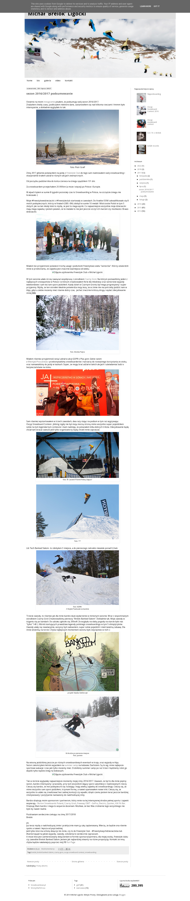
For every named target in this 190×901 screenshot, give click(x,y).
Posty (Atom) (41, 866)
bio (38, 80)
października (144, 179)
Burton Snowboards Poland (50, 803)
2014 (139, 211)
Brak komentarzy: (48, 849)
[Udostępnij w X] (64, 849)
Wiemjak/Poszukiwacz (38, 361)
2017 (139, 172)
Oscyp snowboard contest (152, 122)
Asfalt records (153, 146)
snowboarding (90, 852)
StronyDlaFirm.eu (38, 888)
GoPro (95, 803)
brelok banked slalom (45, 852)
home (29, 80)
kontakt (69, 80)
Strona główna (78, 861)
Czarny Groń (91, 279)
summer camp (71, 765)
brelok (33, 852)
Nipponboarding (154, 94)
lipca (141, 186)
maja (141, 196)
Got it (157, 6)
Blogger (122, 895)
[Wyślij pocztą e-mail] (59, 849)
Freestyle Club (73, 173)
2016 (139, 204)
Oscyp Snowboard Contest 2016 (153, 109)
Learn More (145, 6)
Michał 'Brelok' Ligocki (57, 13)
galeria (47, 80)
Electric (102, 803)
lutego (142, 199)
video (57, 80)
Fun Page (71, 842)
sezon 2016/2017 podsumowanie (49, 93)
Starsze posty (122, 861)
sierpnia (142, 183)
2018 (139, 169)
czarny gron (58, 852)
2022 (139, 166)
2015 (139, 207)
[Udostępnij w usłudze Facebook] (67, 849)
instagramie (49, 101)
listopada (143, 176)
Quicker (110, 803)
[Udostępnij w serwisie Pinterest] (69, 849)
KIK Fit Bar (120, 803)
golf (78, 885)
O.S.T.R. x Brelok (154, 133)
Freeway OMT (83, 803)
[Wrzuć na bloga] (62, 849)
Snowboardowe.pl (38, 885)
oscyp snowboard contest (74, 852)
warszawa (80, 888)
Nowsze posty (33, 861)
